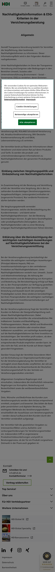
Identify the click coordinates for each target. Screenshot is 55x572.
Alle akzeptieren (27, 122)
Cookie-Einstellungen (26, 106)
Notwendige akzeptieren (26, 114)
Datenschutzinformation (14, 99)
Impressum (31, 99)
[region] (27, 104)
